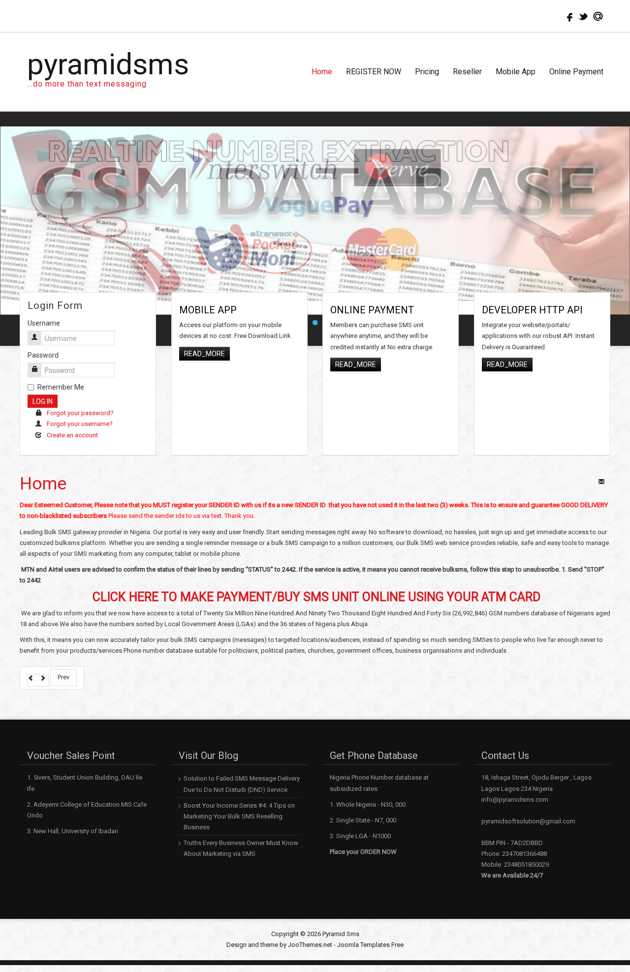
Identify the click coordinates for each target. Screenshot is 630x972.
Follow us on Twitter (583, 16)
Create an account (72, 421)
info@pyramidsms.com (514, 786)
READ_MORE (204, 340)
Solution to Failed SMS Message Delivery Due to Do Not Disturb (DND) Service (242, 770)
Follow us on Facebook (568, 16)
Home (43, 470)
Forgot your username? (80, 410)
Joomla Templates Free (370, 931)
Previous (10, 211)
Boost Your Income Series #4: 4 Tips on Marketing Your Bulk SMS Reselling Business (239, 802)
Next (619, 211)
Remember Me (60, 373)
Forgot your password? (80, 399)
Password (43, 341)
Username (44, 309)
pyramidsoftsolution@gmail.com (528, 807)
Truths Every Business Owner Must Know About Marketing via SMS (241, 834)
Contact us (598, 16)
